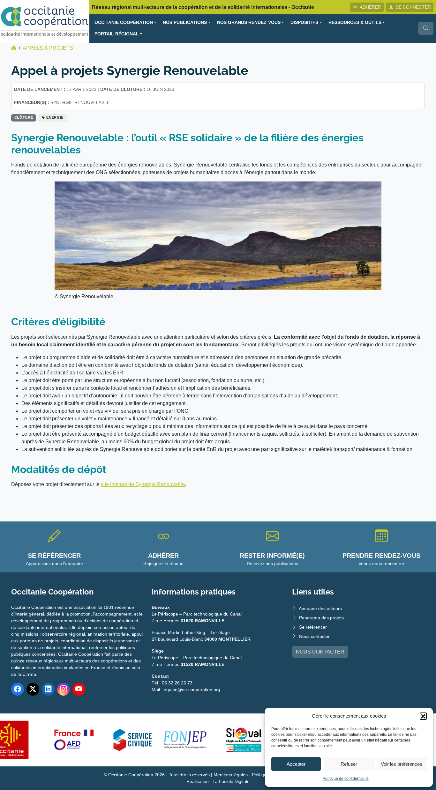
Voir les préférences (401, 764)
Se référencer (313, 627)
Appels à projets (48, 48)
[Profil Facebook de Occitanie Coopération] (17, 689)
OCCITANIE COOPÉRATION (123, 22)
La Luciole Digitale (231, 781)
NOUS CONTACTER (320, 651)
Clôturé (23, 117)
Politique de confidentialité (346, 778)
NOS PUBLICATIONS (185, 22)
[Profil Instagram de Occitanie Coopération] (63, 689)
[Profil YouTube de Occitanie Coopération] (78, 689)
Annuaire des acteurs (320, 608)
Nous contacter (314, 636)
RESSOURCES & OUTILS (354, 22)
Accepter (296, 764)
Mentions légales (231, 774)
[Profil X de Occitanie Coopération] (32, 689)
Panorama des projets (321, 617)
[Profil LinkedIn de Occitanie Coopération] (48, 689)
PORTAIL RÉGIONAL (116, 34)
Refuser (349, 764)
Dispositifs (304, 22)
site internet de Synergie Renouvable (143, 484)
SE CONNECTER (413, 7)
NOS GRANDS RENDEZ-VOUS (249, 22)
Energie (55, 117)
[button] (423, 716)
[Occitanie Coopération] (44, 21)
